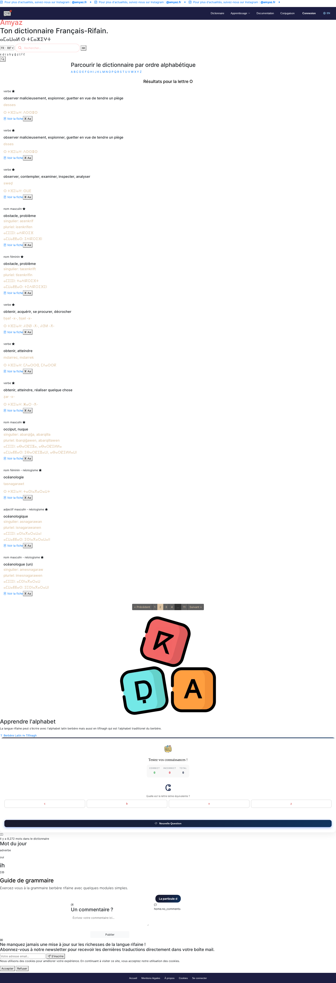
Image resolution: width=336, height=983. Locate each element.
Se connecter (199, 978)
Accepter (7, 968)
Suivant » (196, 607)
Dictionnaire (217, 13)
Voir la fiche (14, 118)
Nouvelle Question (170, 823)
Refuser (22, 968)
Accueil (133, 978)
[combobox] (47, 48)
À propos (169, 978)
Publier (109, 934)
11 (184, 607)
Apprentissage (239, 13)
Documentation (265, 13)
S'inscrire (57, 956)
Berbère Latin (12, 735)
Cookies (183, 978)
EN (328, 13)
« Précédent (142, 607)
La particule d (114, 898)
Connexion (309, 13)
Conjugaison (287, 13)
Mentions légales (150, 978)
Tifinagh (31, 735)
